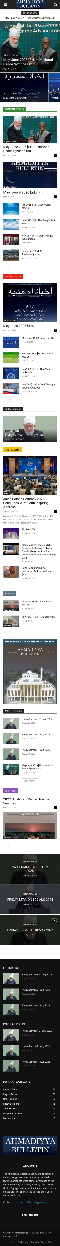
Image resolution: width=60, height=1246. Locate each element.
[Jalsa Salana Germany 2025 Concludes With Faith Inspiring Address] (30, 475)
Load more (29, 780)
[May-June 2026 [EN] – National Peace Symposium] (30, 46)
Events (6, 493)
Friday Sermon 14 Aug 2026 (36, 750)
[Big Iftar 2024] (11, 533)
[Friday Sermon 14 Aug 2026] (11, 754)
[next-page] (10, 267)
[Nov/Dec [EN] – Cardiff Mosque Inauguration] (11, 239)
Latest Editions (10, 94)
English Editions (11, 55)
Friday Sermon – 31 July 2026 (24, 435)
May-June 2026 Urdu (18, 326)
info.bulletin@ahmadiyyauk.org (31, 1202)
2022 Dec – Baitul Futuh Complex (38, 617)
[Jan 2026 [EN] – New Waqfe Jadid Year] (11, 224)
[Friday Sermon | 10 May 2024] (30, 930)
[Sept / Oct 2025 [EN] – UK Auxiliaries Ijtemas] (11, 255)
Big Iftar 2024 (29, 529)
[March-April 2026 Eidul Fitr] (30, 175)
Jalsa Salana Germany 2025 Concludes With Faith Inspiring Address (25, 503)
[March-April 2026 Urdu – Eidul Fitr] (11, 342)
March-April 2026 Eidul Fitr (23, 192)
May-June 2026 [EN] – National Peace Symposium (30, 18)
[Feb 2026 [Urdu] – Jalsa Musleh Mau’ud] (11, 357)
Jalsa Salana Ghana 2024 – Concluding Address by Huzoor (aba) (37, 571)
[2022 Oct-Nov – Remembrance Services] (11, 605)
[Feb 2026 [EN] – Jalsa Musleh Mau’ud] (11, 208)
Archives (7, 610)
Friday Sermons (30, 861)
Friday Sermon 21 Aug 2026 (36, 734)
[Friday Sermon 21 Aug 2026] (11, 738)
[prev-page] (5, 267)
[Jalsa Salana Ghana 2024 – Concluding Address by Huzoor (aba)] (11, 572)
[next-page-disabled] (10, 584)
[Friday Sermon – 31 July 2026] (30, 429)
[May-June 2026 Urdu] (24, 87)
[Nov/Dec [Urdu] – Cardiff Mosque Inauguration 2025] (11, 388)
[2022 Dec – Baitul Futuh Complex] (11, 621)
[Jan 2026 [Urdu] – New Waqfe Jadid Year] (11, 373)
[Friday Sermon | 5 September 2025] (30, 869)
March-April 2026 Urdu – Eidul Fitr (39, 338)
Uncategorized (12, 431)
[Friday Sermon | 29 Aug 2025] (30, 899)
